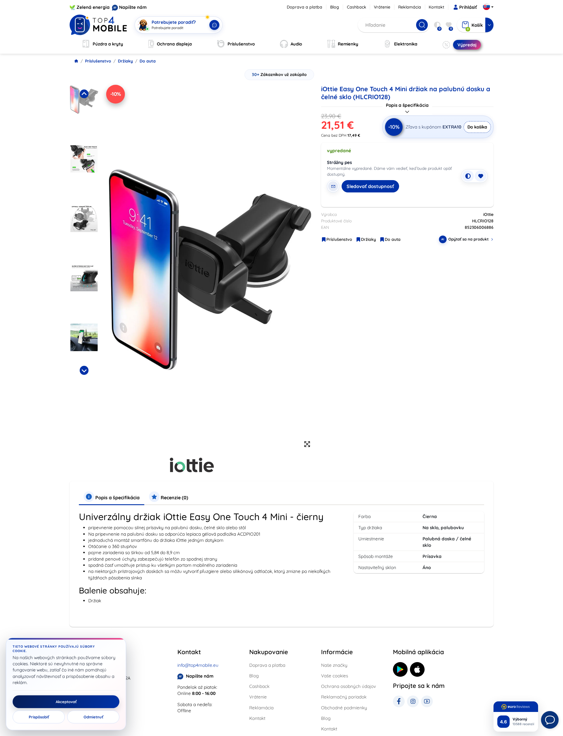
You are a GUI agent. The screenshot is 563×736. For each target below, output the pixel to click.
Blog (334, 7)
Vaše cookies (334, 676)
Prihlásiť (468, 7)
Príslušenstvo (98, 61)
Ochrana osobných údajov (348, 686)
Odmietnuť (93, 717)
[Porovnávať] (468, 176)
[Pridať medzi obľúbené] (480, 176)
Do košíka (477, 127)
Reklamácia (409, 7)
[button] (84, 113)
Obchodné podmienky (344, 707)
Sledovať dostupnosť (370, 186)
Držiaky (125, 61)
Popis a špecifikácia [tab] (117, 497)
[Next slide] (83, 370)
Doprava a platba (304, 7)
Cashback (356, 7)
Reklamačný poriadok (344, 697)
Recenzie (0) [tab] (174, 497)
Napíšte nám (133, 7)
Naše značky (334, 665)
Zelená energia (93, 7)
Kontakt (436, 7)
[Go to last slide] (83, 93)
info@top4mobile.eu (197, 665)
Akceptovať (66, 701)
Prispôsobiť (39, 717)
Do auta (148, 61)
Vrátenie (382, 7)
